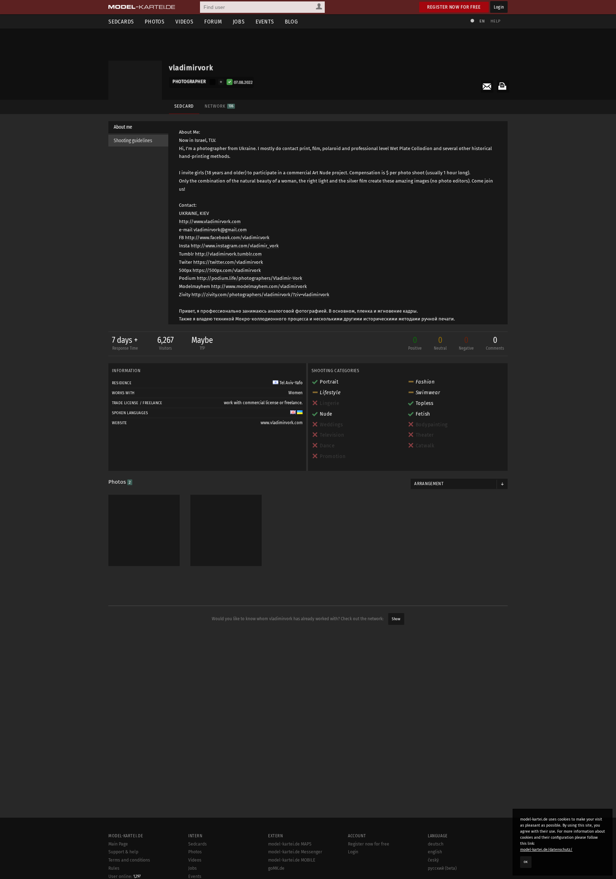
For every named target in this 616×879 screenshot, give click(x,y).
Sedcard (184, 106)
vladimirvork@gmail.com (220, 229)
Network (219, 106)
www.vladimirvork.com (282, 422)
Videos (184, 21)
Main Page (118, 844)
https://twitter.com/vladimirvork (228, 262)
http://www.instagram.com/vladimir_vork (235, 245)
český (433, 860)
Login (499, 7)
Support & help (123, 851)
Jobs (239, 21)
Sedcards (121, 21)
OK (526, 862)
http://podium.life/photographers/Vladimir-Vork (249, 278)
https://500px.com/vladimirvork (226, 270)
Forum (213, 21)
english (435, 851)
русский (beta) (442, 868)
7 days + (125, 343)
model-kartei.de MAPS (290, 844)
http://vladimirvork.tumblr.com (228, 254)
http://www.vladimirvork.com (210, 221)
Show (396, 619)
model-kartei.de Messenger (295, 851)
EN (481, 21)
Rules (113, 868)
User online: (124, 876)
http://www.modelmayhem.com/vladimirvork (259, 286)
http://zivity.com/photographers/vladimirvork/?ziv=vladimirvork (260, 294)
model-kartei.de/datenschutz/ (546, 849)
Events (265, 21)
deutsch (435, 844)
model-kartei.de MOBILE (291, 860)
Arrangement (428, 483)
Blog (291, 21)
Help (495, 21)
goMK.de (276, 868)
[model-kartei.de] (142, 7)
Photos (155, 21)
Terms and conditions (129, 860)
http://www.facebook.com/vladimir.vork (227, 237)
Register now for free (454, 7)
